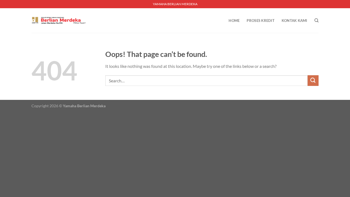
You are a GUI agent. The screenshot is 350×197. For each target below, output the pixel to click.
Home (234, 20)
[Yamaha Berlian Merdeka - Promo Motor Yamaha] (58, 20)
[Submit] (313, 80)
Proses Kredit (260, 20)
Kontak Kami (294, 20)
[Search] (316, 20)
